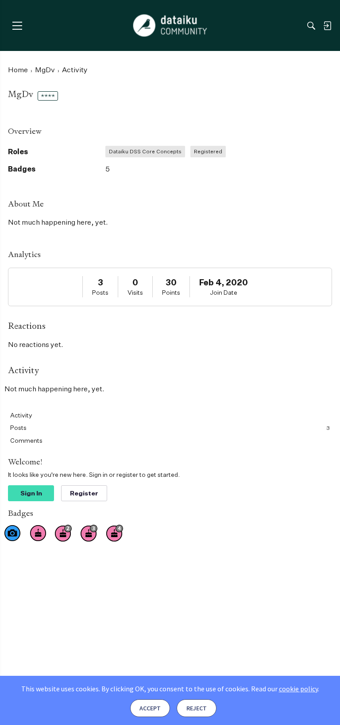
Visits (135, 292)
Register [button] (84, 493)
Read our (284, 688)
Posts (100, 292)
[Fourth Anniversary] (114, 533)
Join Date (223, 292)
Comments (26, 440)
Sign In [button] (31, 493)
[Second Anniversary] (63, 533)
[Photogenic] (12, 533)
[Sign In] (327, 25)
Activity (21, 415)
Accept (150, 708)
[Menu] (17, 25)
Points (171, 292)
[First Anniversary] (38, 533)
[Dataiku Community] (170, 25)
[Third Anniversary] (89, 533)
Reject (196, 708)
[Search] (311, 25)
